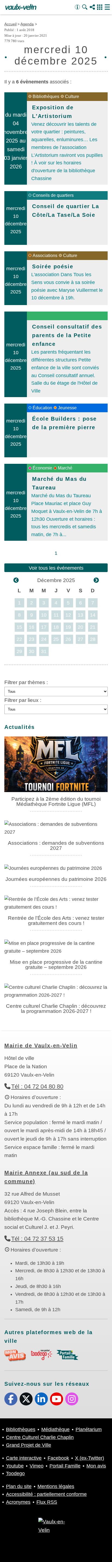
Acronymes (18, 1502)
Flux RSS (46, 1502)
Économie (42, 468)
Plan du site (19, 1486)
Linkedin (41, 1398)
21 (92, 627)
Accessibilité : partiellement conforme (46, 1494)
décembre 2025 (56, 580)
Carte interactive (24, 1458)
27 (80, 639)
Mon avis (96, 1466)
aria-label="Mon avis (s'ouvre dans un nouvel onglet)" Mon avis (15, 1356)
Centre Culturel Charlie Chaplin (40, 1437)
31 (43, 651)
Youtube (56, 1398)
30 (31, 651)
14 (92, 615)
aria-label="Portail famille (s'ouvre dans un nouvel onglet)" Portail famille (67, 1355)
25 (56, 639)
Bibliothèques (46, 96)
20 (80, 627)
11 (56, 615)
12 (68, 615)
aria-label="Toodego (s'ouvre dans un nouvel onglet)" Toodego (41, 1355)
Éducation (42, 407)
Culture (72, 96)
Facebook (10, 1398)
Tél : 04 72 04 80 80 (37, 1086)
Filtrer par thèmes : (26, 682)
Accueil (10, 24)
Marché (65, 468)
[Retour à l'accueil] (20, 7)
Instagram (71, 1398)
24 (43, 639)
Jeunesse (67, 407)
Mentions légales (56, 1486)
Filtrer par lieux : (22, 700)
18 (56, 627)
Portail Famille (64, 1466)
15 (19, 627)
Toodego (15, 1473)
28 (92, 639)
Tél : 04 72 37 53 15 (37, 1238)
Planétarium (89, 1429)
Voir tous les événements (56, 568)
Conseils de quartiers (53, 195)
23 (31, 639)
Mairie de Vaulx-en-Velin (40, 1046)
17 (43, 627)
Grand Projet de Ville (28, 1445)
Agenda (27, 24)
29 (19, 651)
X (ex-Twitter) (26, 1398)
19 (68, 627)
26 (68, 639)
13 (80, 615)
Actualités (19, 727)
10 (43, 615)
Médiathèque (55, 1429)
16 (31, 627)
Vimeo (36, 1466)
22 (19, 639)
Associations (45, 255)
